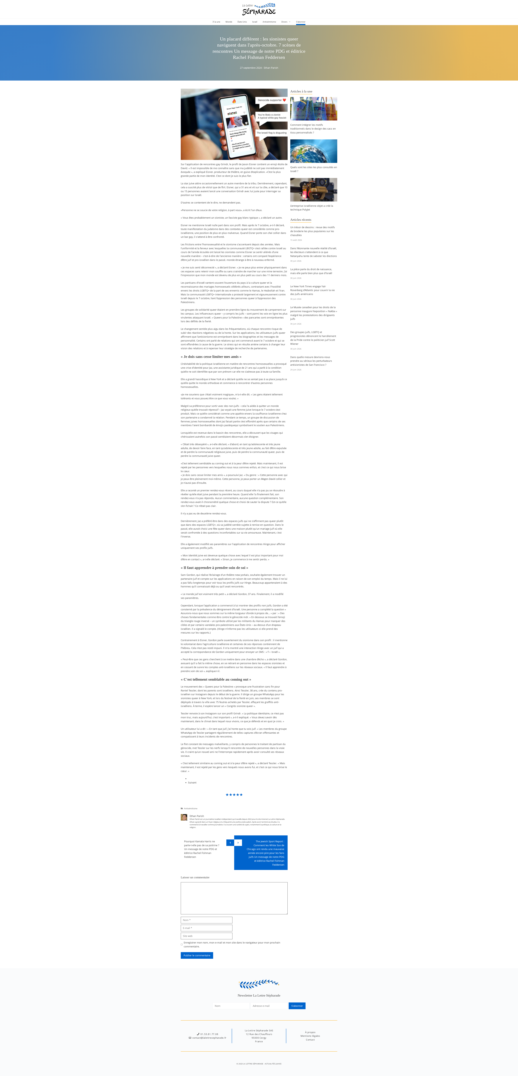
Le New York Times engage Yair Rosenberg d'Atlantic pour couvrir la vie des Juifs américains (312, 290)
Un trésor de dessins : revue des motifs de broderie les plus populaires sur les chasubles (312, 231)
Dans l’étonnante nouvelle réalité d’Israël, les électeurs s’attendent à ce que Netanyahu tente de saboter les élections (313, 252)
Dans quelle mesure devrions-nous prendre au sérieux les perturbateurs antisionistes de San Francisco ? (311, 360)
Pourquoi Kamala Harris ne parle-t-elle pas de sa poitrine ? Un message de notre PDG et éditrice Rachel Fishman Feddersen (201, 849)
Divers (284, 21)
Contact (310, 1039)
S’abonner (300, 21)
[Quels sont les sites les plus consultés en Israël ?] (313, 160)
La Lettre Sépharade (253, 1064)
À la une (216, 21)
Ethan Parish (271, 67)
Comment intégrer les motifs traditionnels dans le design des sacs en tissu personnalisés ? (313, 128)
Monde (229, 21)
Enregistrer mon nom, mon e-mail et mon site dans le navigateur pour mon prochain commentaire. (232, 944)
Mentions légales (310, 1035)
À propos (310, 1032)
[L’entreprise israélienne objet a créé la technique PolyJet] (313, 199)
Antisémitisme (269, 21)
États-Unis (242, 21)
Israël (254, 21)
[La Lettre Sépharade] (259, 8)
